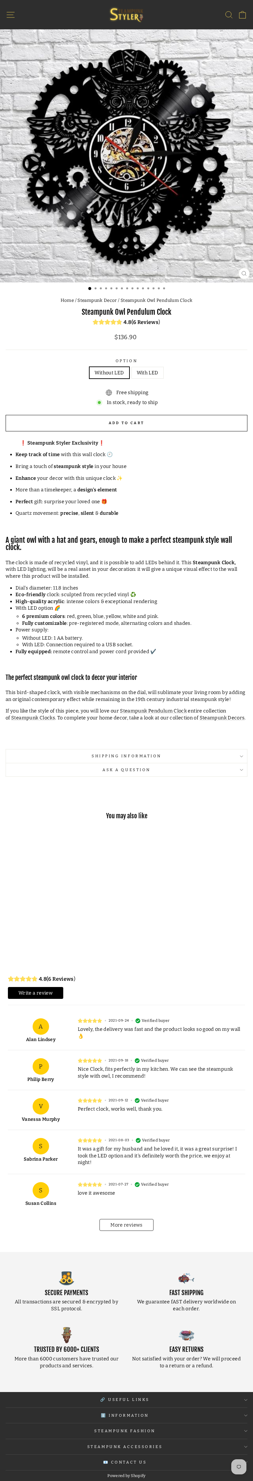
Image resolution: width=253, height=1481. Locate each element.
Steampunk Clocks (33, 718)
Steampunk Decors (222, 718)
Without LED (109, 373)
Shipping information (126, 756)
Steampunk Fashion (124, 1431)
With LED (147, 373)
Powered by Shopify (126, 1475)
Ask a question (126, 770)
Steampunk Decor (97, 300)
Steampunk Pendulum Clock (153, 711)
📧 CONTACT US (125, 1462)
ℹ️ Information (125, 1415)
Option (126, 361)
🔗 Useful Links (124, 1399)
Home (67, 300)
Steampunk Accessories (124, 1446)
